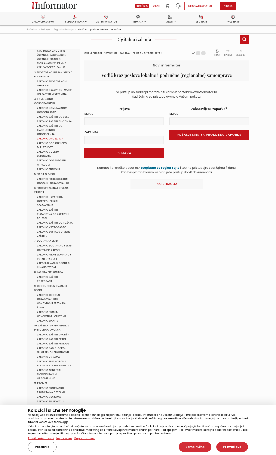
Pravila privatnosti (41, 438)
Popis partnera (84, 438)
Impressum (64, 438)
